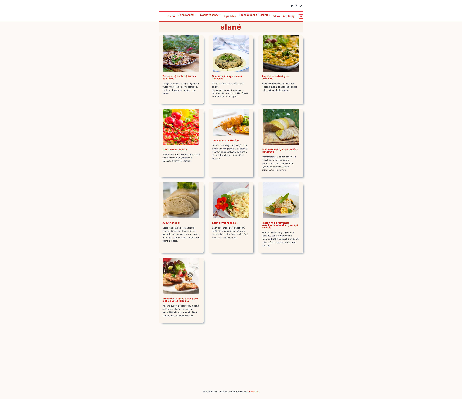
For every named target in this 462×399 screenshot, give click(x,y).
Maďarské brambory (174, 149)
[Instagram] (301, 6)
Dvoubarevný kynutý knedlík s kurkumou (280, 150)
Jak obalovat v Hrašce (225, 140)
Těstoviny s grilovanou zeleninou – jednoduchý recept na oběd (280, 225)
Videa (276, 16)
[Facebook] (292, 6)
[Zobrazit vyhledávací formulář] (301, 16)
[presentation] (181, 53)
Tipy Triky (230, 16)
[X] (296, 6)
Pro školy (288, 16)
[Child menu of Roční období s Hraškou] (239, 20)
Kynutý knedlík (171, 222)
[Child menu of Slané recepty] (178, 20)
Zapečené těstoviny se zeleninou (275, 77)
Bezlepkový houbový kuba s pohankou (179, 77)
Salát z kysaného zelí (224, 222)
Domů (171, 16)
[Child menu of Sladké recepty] (201, 20)
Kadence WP (253, 391)
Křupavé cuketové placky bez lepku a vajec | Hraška (180, 299)
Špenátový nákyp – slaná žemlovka (227, 77)
